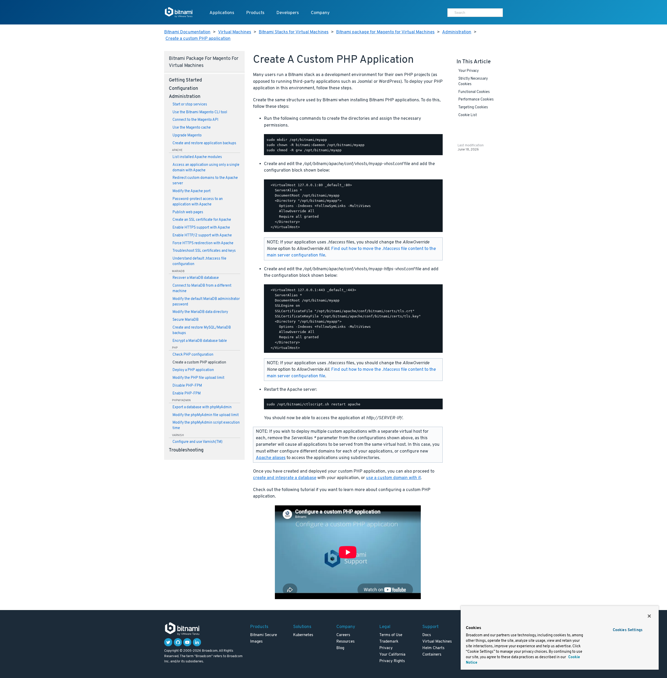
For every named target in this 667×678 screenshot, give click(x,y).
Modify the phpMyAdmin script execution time (206, 425)
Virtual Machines (234, 32)
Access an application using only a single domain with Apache (205, 168)
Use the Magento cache (191, 127)
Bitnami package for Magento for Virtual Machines (385, 32)
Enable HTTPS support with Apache (201, 227)
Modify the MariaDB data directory (200, 312)
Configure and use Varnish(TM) (197, 442)
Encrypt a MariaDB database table (199, 341)
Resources (345, 641)
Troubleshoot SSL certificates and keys (204, 251)
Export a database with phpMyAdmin (202, 407)
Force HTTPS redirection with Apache (202, 243)
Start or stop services (189, 104)
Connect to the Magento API (195, 120)
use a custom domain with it (393, 478)
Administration (456, 32)
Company (320, 13)
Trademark (388, 641)
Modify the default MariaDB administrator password (206, 302)
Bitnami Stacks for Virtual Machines (294, 32)
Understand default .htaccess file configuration (199, 261)
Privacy (386, 648)
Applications (221, 13)
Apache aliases (271, 458)
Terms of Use (390, 635)
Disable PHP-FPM (187, 386)
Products (255, 13)
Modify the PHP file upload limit (198, 378)
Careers (343, 635)
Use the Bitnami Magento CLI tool (199, 112)
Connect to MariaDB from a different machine (201, 288)
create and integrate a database (284, 478)
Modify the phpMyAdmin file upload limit (205, 415)
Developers (287, 13)
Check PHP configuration (192, 355)
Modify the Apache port (191, 191)
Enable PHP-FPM (186, 393)
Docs (426, 635)
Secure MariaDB (185, 320)
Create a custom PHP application (198, 38)
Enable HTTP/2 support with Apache (202, 235)
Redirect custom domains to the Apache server (205, 181)
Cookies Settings (628, 630)
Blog (340, 648)
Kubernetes (303, 635)
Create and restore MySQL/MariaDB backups (201, 330)
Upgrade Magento (187, 135)
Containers (431, 654)
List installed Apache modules (197, 157)
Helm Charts (433, 648)
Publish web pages (187, 212)
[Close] (649, 616)
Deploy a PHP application (193, 370)
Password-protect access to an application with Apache (197, 202)
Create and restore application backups (204, 143)
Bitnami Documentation (187, 32)
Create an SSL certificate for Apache (201, 220)
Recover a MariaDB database (195, 278)
